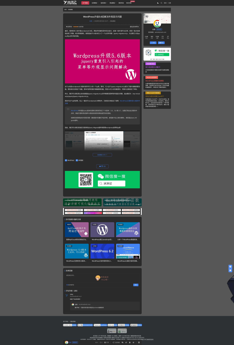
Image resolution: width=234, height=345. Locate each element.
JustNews (104, 325)
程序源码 (103, 3)
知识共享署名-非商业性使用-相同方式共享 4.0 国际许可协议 (112, 337)
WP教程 (95, 224)
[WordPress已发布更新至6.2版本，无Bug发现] (102, 251)
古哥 (90, 21)
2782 (71, 294)
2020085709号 (88, 325)
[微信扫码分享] (122, 342)
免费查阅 (131, 210)
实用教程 (94, 3)
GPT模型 (85, 3)
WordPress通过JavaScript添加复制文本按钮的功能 (102, 240)
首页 (65, 9)
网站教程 (112, 3)
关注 (154, 42)
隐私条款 (73, 321)
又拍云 (127, 325)
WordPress (74, 111)
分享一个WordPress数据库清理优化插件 (127, 240)
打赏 (106, 342)
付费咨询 (131, 213)
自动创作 (93, 213)
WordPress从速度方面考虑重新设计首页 (127, 261)
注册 (169, 3)
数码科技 (121, 3)
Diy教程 (93, 210)
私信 (162, 42)
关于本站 (65, 321)
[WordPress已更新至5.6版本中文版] (77, 251)
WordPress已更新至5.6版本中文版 (76, 261)
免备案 (74, 210)
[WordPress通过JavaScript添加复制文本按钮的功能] (102, 229)
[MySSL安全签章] (111, 331)
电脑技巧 (69, 224)
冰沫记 (74, 325)
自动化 (112, 210)
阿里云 (140, 325)
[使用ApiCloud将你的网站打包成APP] (77, 229)
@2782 (77, 307)
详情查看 (112, 213)
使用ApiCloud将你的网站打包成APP (76, 240)
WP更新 (80, 160)
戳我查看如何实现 (136, 336)
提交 (136, 285)
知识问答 (128, 3)
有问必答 (74, 213)
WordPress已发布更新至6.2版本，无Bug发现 (102, 261)
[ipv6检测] (121, 331)
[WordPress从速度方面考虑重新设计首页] (128, 251)
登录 (165, 3)
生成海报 (117, 342)
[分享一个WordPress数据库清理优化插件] (128, 229)
